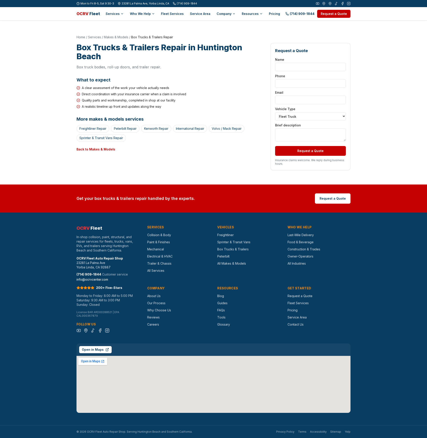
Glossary (223, 324)
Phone (280, 76)
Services (113, 14)
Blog (220, 296)
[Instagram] (348, 3)
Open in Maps (93, 349)
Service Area (200, 14)
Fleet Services (172, 14)
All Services (155, 270)
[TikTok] (336, 3)
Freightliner (225, 235)
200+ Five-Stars (109, 288)
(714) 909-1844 (187, 3)
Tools (221, 317)
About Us (154, 296)
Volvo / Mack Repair (227, 128)
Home (81, 37)
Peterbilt (223, 256)
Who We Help (140, 14)
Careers (153, 324)
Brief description (288, 125)
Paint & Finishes (158, 242)
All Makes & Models (231, 263)
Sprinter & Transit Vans (233, 242)
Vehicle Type (285, 109)
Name (279, 59)
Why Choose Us (159, 310)
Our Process (156, 303)
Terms (302, 431)
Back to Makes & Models (96, 149)
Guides (222, 303)
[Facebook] (342, 3)
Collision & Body (159, 235)
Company (224, 14)
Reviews (153, 317)
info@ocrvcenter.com (92, 279)
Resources (250, 14)
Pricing (274, 14)
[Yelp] (330, 3)
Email (279, 92)
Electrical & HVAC (160, 256)
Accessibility (318, 431)
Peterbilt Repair (125, 128)
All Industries (297, 263)
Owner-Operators (300, 256)
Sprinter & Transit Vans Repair (101, 138)
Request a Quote (334, 14)
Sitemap (335, 431)
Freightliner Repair (92, 128)
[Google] (324, 3)
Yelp (347, 431)
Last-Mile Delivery (301, 235)
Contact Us (296, 324)
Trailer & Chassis (159, 263)
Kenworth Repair (156, 128)
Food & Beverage (301, 242)
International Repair (190, 128)
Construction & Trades (304, 249)
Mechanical (155, 249)
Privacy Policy (285, 431)
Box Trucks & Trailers (233, 249)
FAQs (221, 310)
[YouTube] (317, 3)
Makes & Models (116, 37)
